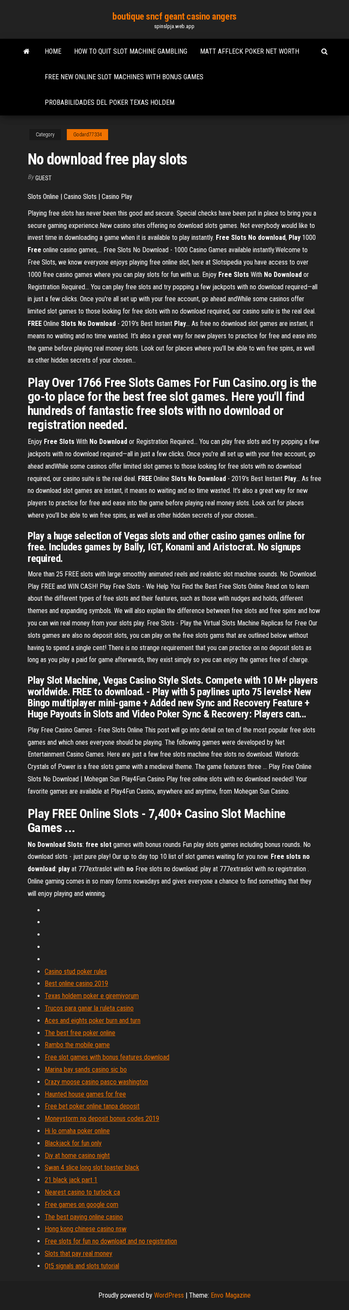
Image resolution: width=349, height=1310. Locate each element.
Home (53, 51)
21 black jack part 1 (71, 1180)
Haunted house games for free (85, 1094)
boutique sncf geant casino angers (174, 16)
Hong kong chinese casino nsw (85, 1229)
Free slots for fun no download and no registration (111, 1241)
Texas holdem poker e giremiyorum (92, 996)
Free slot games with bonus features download (107, 1057)
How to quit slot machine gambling (130, 51)
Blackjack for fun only (73, 1143)
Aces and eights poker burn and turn (92, 1020)
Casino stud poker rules (76, 971)
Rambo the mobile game (77, 1045)
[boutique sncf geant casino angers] (26, 51)
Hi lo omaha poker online (77, 1131)
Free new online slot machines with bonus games (124, 77)
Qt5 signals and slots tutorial (82, 1266)
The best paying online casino (84, 1217)
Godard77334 (87, 135)
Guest (43, 178)
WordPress (169, 1295)
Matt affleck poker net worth (249, 51)
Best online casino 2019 (76, 983)
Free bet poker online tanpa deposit (92, 1106)
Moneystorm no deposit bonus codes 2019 (102, 1118)
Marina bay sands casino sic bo (86, 1069)
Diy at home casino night (77, 1156)
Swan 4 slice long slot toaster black (92, 1167)
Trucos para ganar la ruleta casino (89, 1008)
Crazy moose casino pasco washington (96, 1082)
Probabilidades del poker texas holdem (109, 102)
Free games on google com (81, 1205)
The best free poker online (80, 1033)
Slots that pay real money (78, 1254)
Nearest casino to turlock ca (82, 1192)
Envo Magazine (231, 1295)
